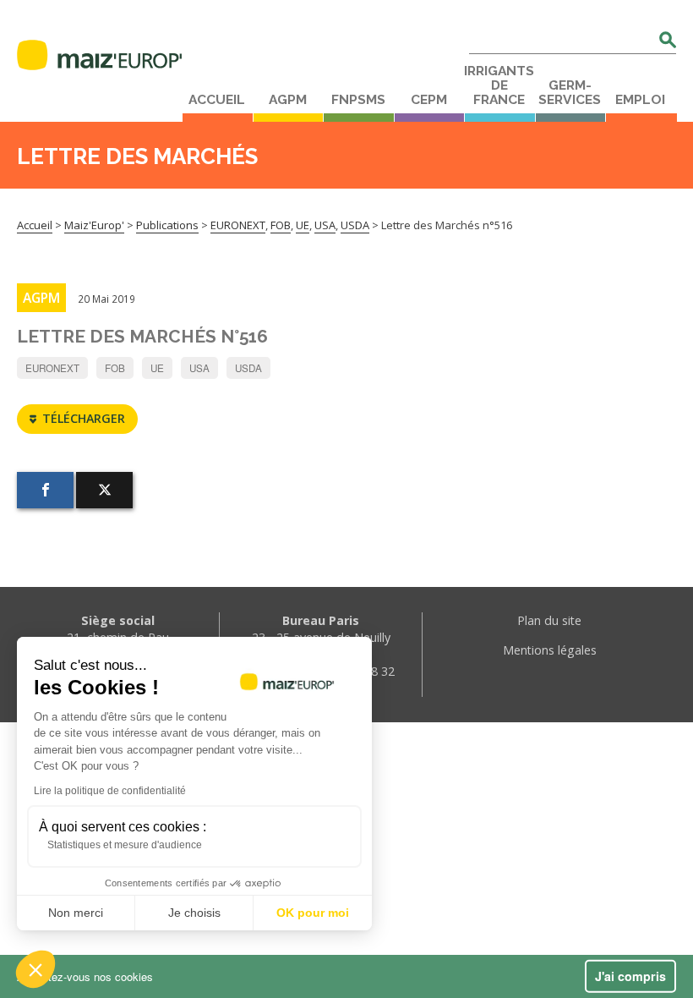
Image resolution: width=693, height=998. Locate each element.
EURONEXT (52, 368)
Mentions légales (550, 650)
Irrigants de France (499, 85)
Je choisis (194, 912)
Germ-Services (569, 92)
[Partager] (45, 490)
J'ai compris (630, 976)
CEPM (429, 99)
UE (157, 368)
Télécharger (83, 418)
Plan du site (549, 620)
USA (199, 368)
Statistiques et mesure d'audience (124, 845)
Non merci (75, 912)
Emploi (640, 99)
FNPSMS (358, 99)
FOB (115, 368)
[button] (35, 969)
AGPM (288, 99)
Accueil (216, 99)
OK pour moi (312, 912)
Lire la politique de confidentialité (110, 791)
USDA (248, 368)
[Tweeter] (104, 490)
